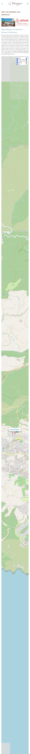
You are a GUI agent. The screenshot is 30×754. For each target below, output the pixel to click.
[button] (15, 432)
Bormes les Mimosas (14, 429)
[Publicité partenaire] (15, 22)
